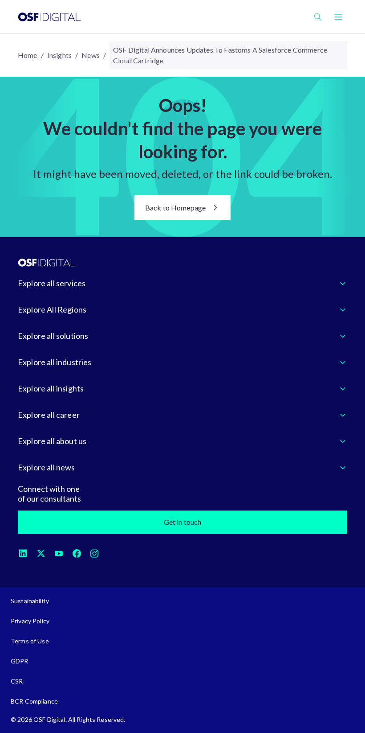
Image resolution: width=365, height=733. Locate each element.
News (90, 55)
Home (27, 55)
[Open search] (318, 17)
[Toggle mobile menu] (338, 17)
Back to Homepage (175, 207)
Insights (59, 55)
